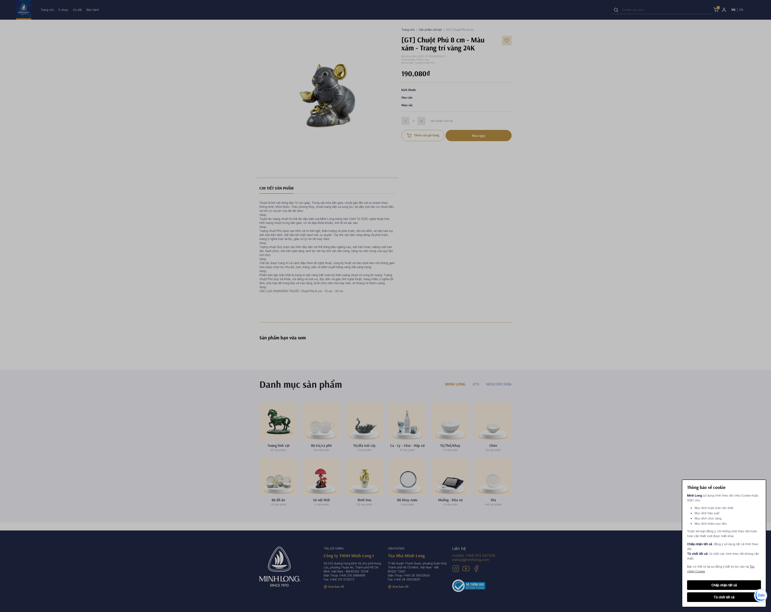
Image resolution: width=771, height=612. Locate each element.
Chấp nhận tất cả (724, 585)
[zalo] (761, 595)
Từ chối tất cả (724, 597)
